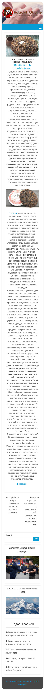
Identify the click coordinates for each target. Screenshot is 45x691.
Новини (22, 484)
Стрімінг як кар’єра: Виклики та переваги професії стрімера (14, 505)
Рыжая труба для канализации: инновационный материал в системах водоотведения (30, 511)
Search (9, 535)
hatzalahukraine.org (21, 68)
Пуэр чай (13, 213)
